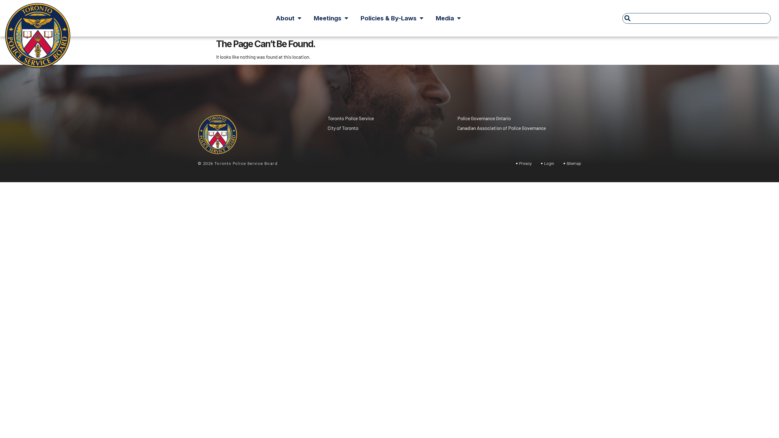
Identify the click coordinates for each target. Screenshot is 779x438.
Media (445, 18)
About (285, 18)
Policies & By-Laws (389, 18)
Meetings (327, 18)
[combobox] (696, 18)
